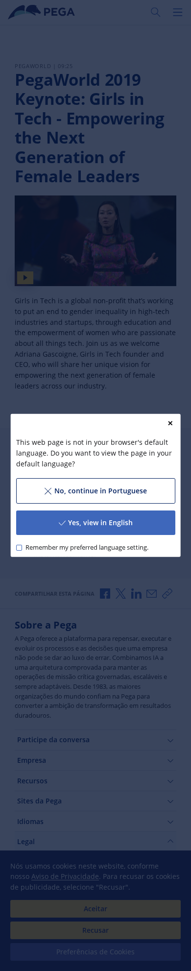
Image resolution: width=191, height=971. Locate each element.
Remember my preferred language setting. (86, 547)
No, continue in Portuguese (100, 490)
